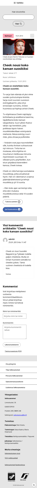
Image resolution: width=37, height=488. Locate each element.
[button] (32, 36)
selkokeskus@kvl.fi (20, 415)
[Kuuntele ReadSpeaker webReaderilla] (32, 36)
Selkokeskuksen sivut (12, 453)
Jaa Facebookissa (11, 209)
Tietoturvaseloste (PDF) (13, 351)
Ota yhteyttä (11, 364)
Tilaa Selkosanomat (13, 370)
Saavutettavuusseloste (14, 382)
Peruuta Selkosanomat (14, 376)
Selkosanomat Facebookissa (15, 465)
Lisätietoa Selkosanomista (15, 387)
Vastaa (8, 274)
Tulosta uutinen (11, 202)
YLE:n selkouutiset (11, 458)
